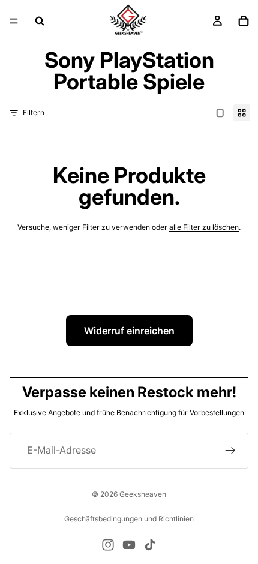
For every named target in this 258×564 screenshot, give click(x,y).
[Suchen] (39, 21)
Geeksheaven (142, 494)
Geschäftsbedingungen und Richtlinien (129, 518)
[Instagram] (108, 545)
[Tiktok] (150, 545)
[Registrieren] (230, 450)
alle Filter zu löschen (204, 227)
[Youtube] (129, 545)
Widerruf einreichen (129, 331)
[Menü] (14, 21)
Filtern (33, 112)
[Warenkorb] (243, 21)
